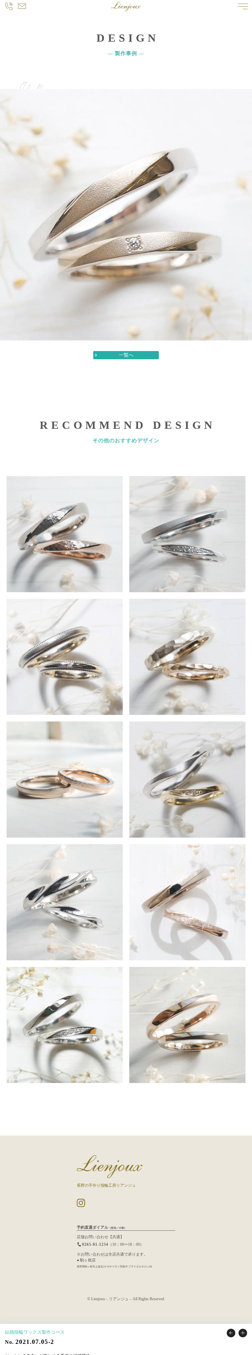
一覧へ (126, 355)
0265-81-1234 (95, 1244)
